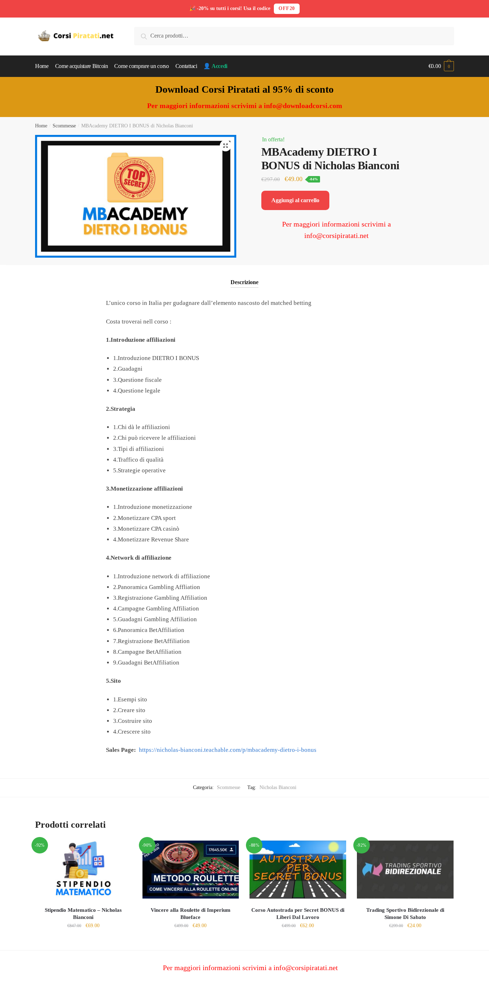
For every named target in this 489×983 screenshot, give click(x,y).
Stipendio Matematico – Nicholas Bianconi (83, 913)
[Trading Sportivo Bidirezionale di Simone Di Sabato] (405, 870)
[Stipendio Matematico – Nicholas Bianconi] (83, 870)
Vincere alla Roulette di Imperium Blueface (191, 913)
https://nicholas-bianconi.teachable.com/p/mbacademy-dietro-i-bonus (227, 749)
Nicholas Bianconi (278, 787)
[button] (225, 145)
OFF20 (287, 8)
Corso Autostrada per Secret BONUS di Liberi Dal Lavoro (297, 913)
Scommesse (64, 125)
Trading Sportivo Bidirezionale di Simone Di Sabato (405, 913)
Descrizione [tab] (244, 282)
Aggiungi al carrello (295, 200)
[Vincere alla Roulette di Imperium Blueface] (190, 870)
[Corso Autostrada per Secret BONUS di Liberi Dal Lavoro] (298, 870)
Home (41, 125)
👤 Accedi (215, 66)
